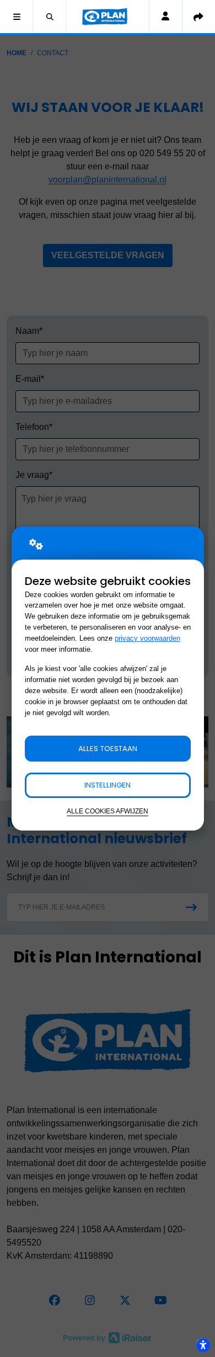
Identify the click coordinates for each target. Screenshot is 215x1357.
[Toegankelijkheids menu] (202, 1344)
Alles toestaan (107, 748)
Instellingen (107, 785)
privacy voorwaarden (147, 638)
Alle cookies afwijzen (107, 811)
